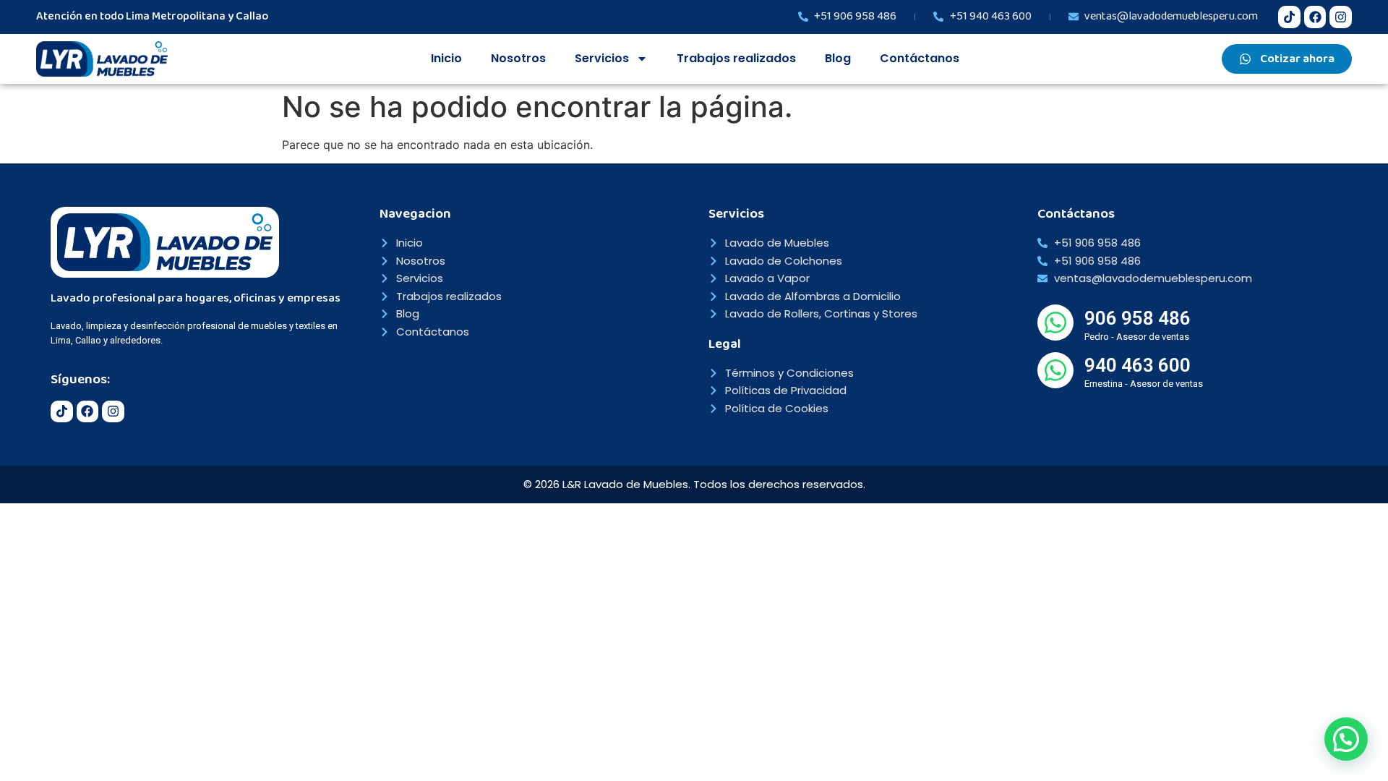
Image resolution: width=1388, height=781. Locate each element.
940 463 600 (1137, 365)
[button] (1346, 739)
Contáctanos (919, 58)
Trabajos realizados (736, 58)
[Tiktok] (1289, 17)
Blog (838, 58)
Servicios (602, 58)
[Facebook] (1315, 17)
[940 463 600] (1055, 370)
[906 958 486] (1055, 322)
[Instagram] (1340, 17)
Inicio (446, 58)
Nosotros (518, 58)
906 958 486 (1137, 318)
